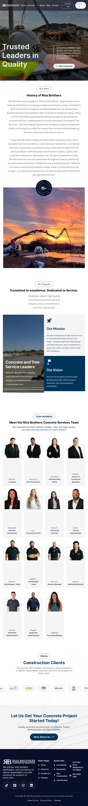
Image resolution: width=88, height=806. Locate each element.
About (42, 5)
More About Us (42, 737)
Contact (55, 5)
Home (23, 5)
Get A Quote (66, 66)
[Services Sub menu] (37, 5)
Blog (48, 5)
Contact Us (79, 5)
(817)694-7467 (68, 5)
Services (31, 5)
